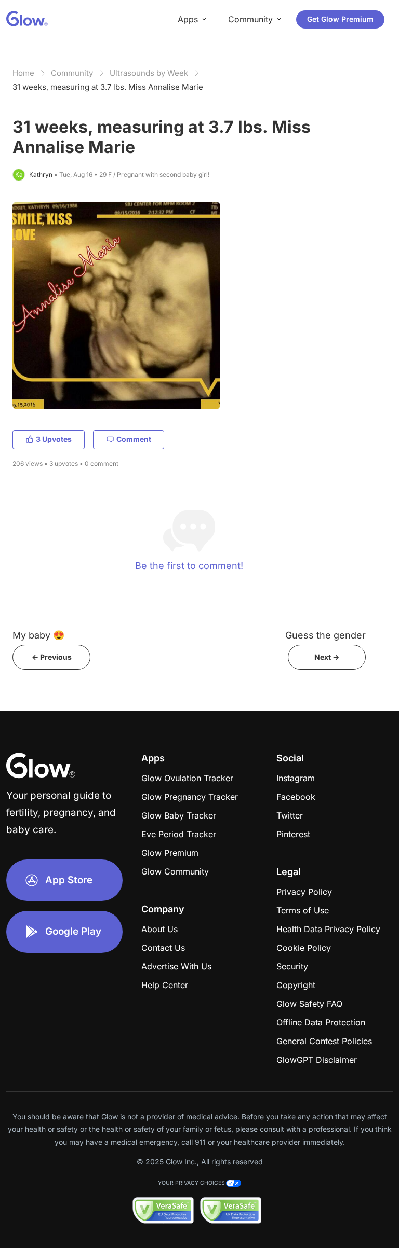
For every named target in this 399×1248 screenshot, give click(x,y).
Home (23, 73)
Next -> (326, 657)
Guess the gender (325, 635)
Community (72, 73)
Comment (133, 439)
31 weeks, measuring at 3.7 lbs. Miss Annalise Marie (107, 87)
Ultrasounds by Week (149, 73)
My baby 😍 (38, 635)
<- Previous (52, 657)
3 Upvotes (54, 439)
